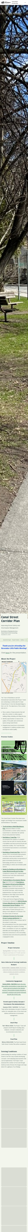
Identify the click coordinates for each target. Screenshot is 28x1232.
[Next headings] (26, 640)
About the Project (7, 640)
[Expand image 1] (14, 1080)
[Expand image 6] (14, 1177)
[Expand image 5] (14, 1157)
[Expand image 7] (14, 1196)
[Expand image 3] (14, 1118)
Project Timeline (15, 640)
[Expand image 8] (14, 1215)
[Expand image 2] (14, 1099)
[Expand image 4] (14, 1138)
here (8, 652)
